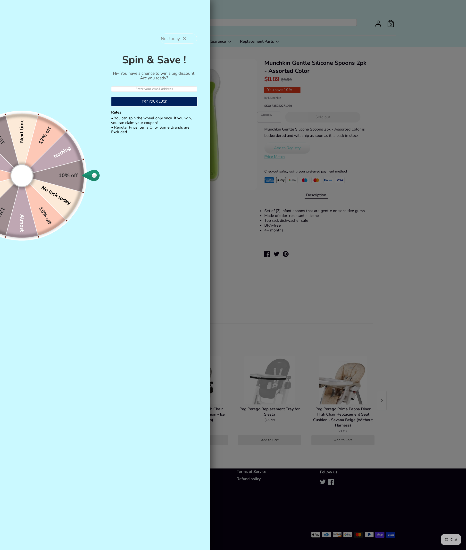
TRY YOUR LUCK (154, 101)
